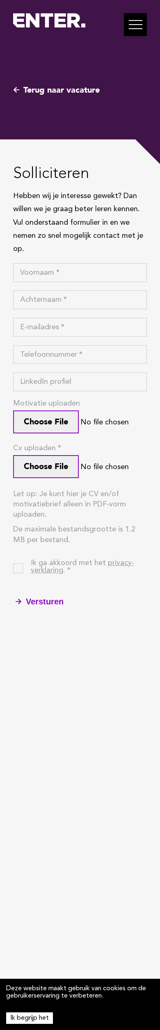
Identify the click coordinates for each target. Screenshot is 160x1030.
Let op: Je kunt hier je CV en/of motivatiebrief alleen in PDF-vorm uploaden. (69, 504)
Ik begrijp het (29, 1018)
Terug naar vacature (61, 90)
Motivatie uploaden (46, 403)
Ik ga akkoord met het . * (82, 566)
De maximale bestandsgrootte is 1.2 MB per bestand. (74, 534)
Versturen (45, 601)
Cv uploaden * (37, 448)
